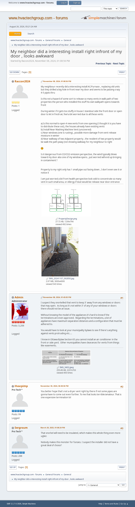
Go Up (13, 467)
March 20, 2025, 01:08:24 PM (52, 427)
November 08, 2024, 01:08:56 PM (57, 81)
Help (100, 503)
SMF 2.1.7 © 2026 (14, 504)
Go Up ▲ (124, 503)
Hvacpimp (21, 386)
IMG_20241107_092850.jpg (61, 278)
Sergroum (21, 427)
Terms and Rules (111, 503)
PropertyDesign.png (67, 218)
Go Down (14, 72)
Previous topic (103, 63)
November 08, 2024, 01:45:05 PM (57, 297)
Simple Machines (29, 504)
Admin (19, 297)
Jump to (82, 484)
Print (122, 72)
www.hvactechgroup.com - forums (38, 18)
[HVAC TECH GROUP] (13, 329)
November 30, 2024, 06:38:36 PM (54, 386)
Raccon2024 (22, 81)
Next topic (118, 63)
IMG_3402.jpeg (66, 367)
